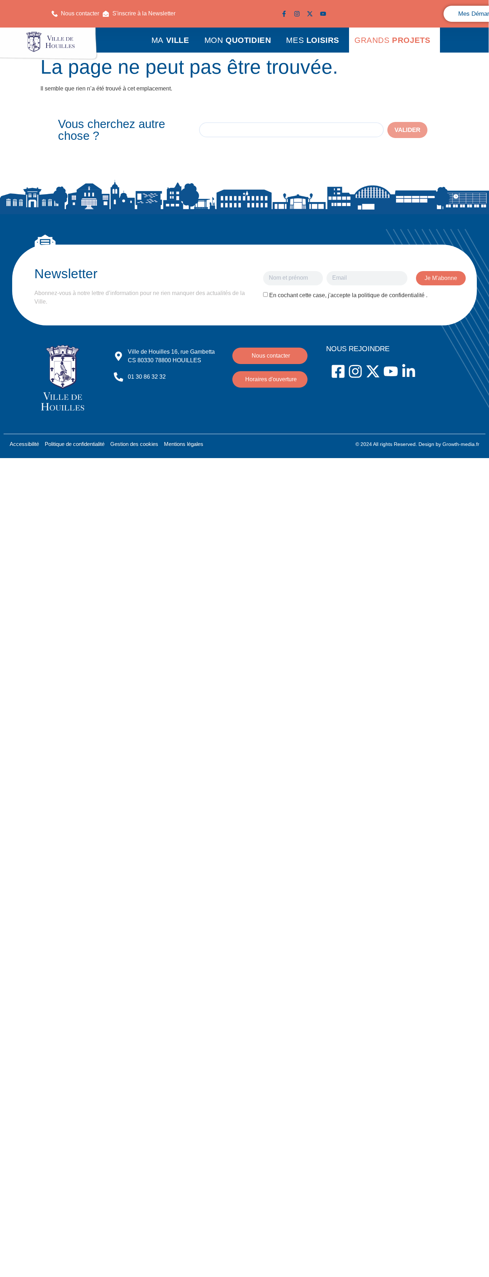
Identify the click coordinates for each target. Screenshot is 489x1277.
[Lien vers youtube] (324, 14)
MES (312, 40)
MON (237, 40)
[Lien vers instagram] (298, 14)
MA (170, 40)
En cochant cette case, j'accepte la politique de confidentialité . (348, 295)
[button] (139, 13)
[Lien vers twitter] (311, 14)
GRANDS (392, 40)
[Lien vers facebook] (285, 14)
